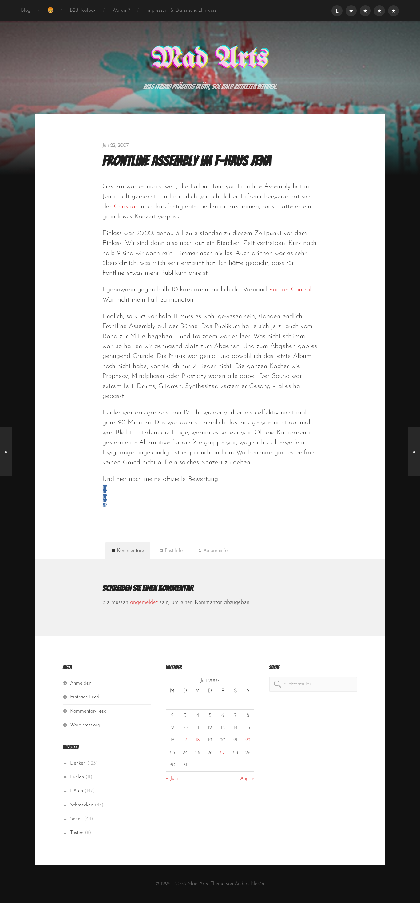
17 (185, 740)
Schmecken (81, 805)
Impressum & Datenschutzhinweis (181, 10)
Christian (126, 206)
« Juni (172, 778)
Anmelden (80, 683)
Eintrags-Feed (84, 697)
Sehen (76, 819)
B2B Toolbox (83, 10)
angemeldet (144, 602)
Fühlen (77, 777)
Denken (78, 763)
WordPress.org (85, 725)
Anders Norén (249, 883)
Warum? (121, 10)
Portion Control (290, 289)
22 (247, 740)
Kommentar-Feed (88, 711)
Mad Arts (210, 58)
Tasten (76, 832)
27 (222, 752)
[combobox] (313, 684)
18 (198, 740)
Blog (25, 10)
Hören (76, 791)
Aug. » (247, 778)
